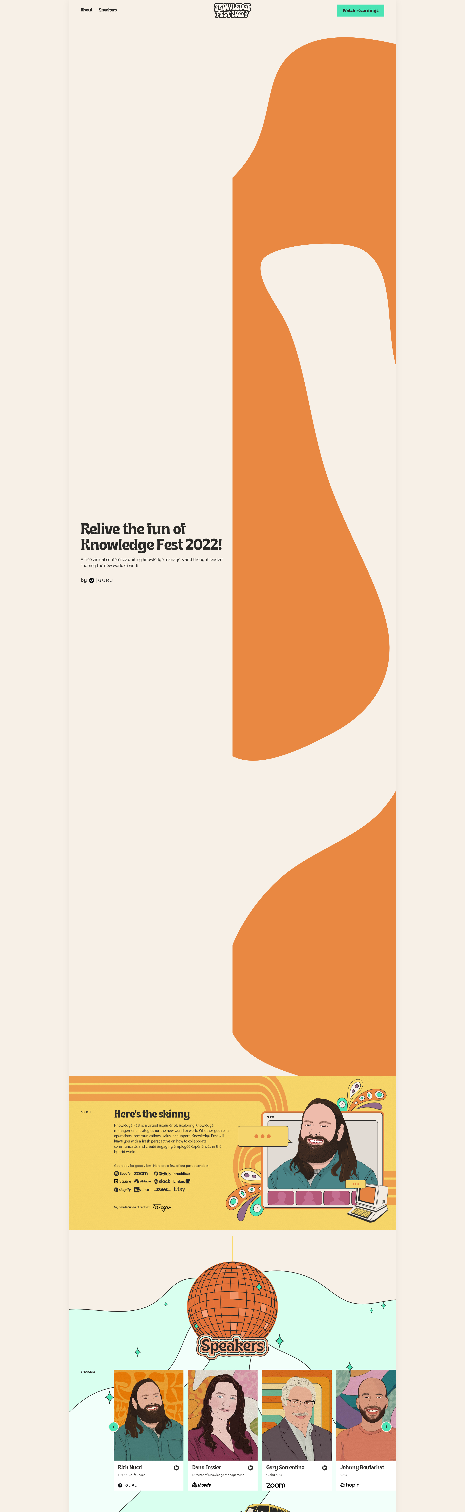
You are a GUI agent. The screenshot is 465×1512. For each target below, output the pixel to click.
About (86, 10)
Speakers (108, 10)
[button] (113, 1426)
